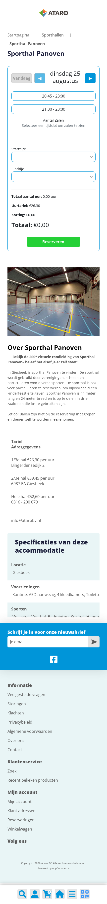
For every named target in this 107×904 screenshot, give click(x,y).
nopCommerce (60, 868)
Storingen (16, 703)
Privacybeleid (19, 722)
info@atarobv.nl (26, 520)
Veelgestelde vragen (26, 694)
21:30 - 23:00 (53, 109)
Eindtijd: (18, 169)
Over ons (15, 740)
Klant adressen (21, 810)
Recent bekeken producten (32, 780)
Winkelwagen (19, 829)
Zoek (11, 771)
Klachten (15, 713)
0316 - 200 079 (24, 502)
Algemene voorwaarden (29, 731)
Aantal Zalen (53, 120)
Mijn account (19, 801)
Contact (14, 749)
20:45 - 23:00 (53, 96)
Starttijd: (18, 149)
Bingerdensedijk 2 (28, 465)
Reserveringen (21, 820)
